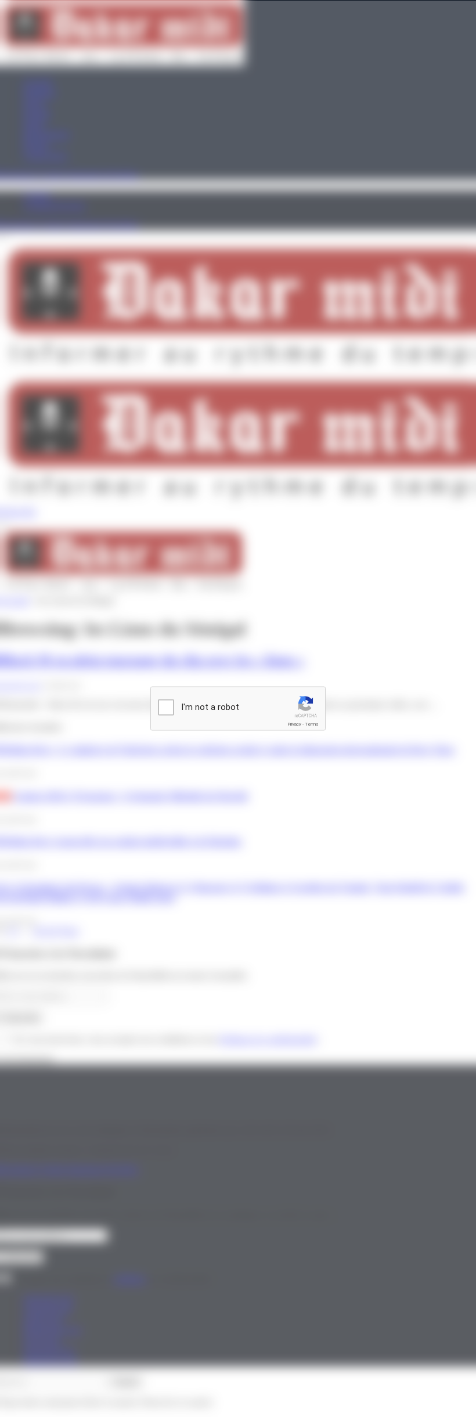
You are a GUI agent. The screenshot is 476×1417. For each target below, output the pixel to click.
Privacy (294, 724)
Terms (312, 724)
